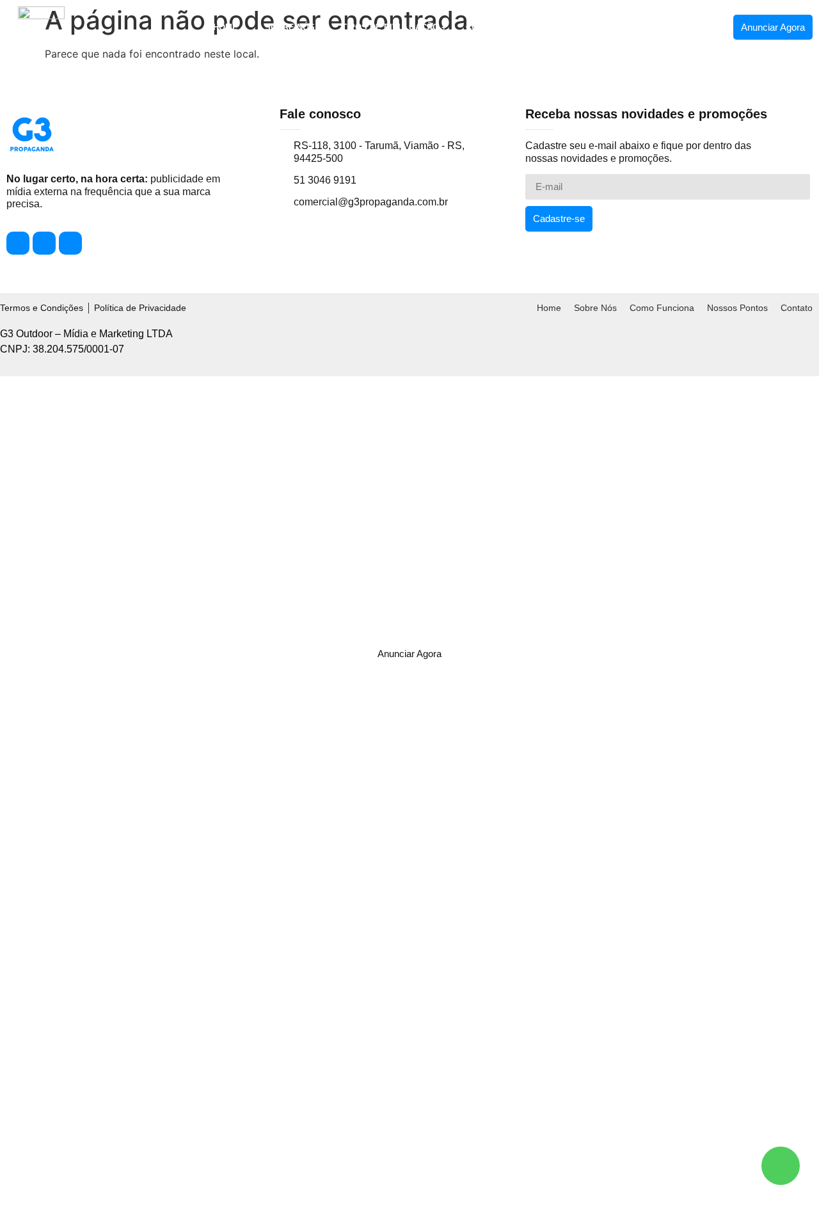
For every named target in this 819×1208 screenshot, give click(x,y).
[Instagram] (44, 243)
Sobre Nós (595, 308)
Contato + (687, 27)
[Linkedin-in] (70, 243)
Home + (229, 27)
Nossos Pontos (737, 308)
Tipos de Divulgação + (394, 27)
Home (549, 308)
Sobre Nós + (293, 27)
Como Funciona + (505, 27)
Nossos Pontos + (604, 27)
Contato (797, 308)
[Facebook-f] (17, 243)
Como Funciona (662, 308)
